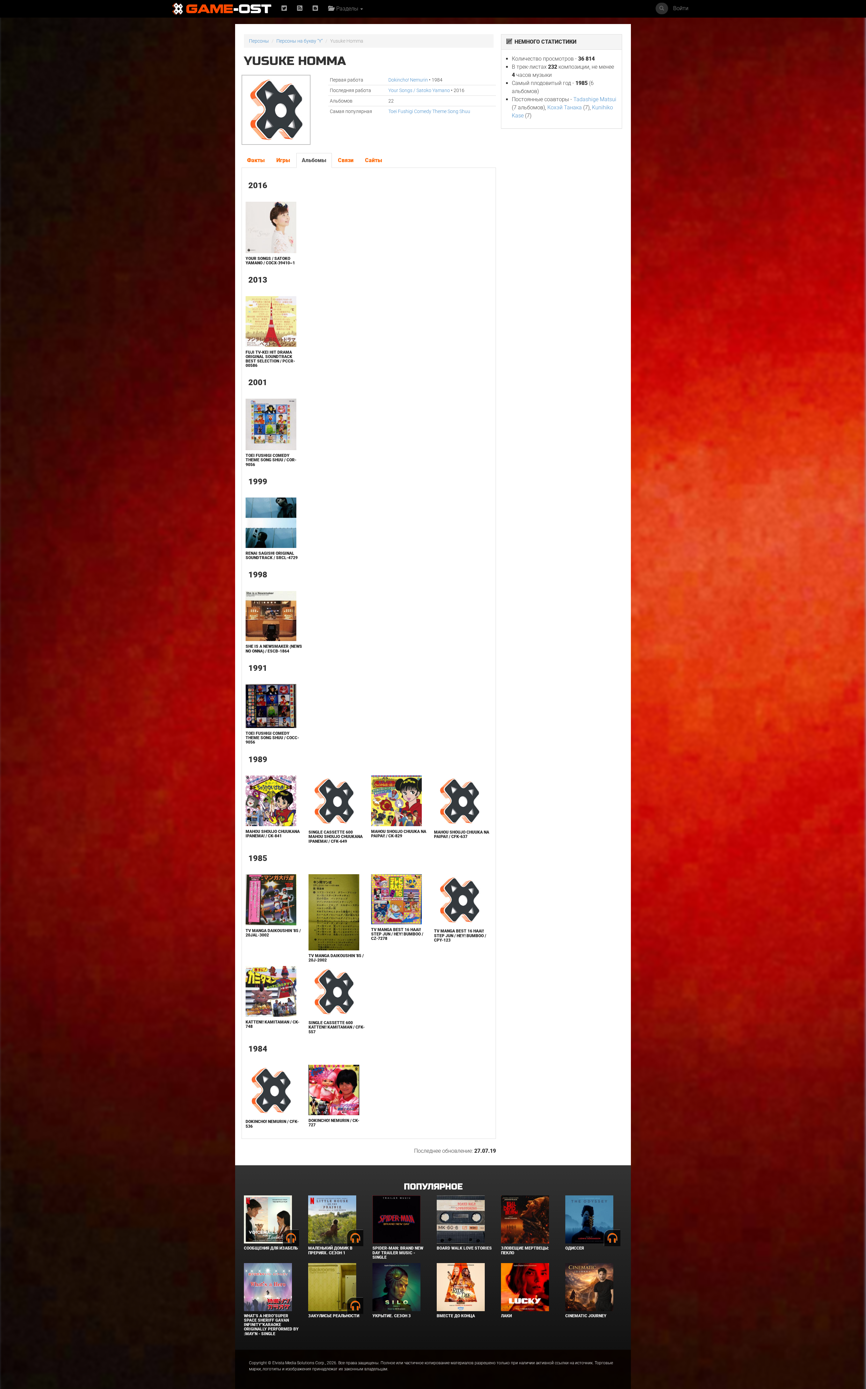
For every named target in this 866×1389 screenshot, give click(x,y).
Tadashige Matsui (594, 99)
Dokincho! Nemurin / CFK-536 (272, 1123)
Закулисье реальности (333, 1316)
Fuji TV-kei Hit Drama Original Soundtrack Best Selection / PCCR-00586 (270, 359)
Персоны (259, 41)
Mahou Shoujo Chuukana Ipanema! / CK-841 (273, 833)
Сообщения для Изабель (271, 1248)
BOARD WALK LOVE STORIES (464, 1248)
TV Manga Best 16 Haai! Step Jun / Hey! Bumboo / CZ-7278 (397, 934)
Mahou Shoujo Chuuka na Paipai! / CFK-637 (461, 834)
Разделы (347, 8)
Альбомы (314, 160)
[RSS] (299, 8)
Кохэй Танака (564, 107)
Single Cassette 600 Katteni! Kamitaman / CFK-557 (337, 1027)
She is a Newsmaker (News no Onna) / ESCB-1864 (274, 648)
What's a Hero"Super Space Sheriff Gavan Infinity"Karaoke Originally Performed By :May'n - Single (271, 1325)
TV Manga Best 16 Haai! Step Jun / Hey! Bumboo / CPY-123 (460, 935)
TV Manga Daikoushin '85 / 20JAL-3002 (273, 933)
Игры (283, 160)
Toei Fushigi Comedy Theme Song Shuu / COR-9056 (271, 460)
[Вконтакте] (315, 8)
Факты (256, 160)
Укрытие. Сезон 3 (391, 1316)
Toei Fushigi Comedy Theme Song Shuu (429, 111)
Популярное (433, 1187)
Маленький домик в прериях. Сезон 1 (330, 1250)
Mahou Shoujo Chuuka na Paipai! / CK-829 (398, 833)
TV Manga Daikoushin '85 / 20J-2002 (336, 958)
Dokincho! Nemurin (408, 80)
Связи (346, 160)
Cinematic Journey (586, 1316)
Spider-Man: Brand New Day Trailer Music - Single (397, 1252)
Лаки (506, 1316)
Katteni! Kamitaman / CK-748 (272, 1024)
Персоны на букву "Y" (299, 41)
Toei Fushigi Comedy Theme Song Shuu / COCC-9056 (272, 738)
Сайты (373, 160)
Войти (680, 8)
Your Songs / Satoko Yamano (419, 90)
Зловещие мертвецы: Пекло (525, 1250)
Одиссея (574, 1248)
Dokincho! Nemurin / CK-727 (334, 1122)
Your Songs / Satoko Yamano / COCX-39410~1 (270, 260)
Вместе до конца (456, 1316)
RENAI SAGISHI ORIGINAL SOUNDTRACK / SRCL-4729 (272, 555)
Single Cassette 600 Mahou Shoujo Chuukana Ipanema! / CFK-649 (336, 836)
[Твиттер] (284, 8)
